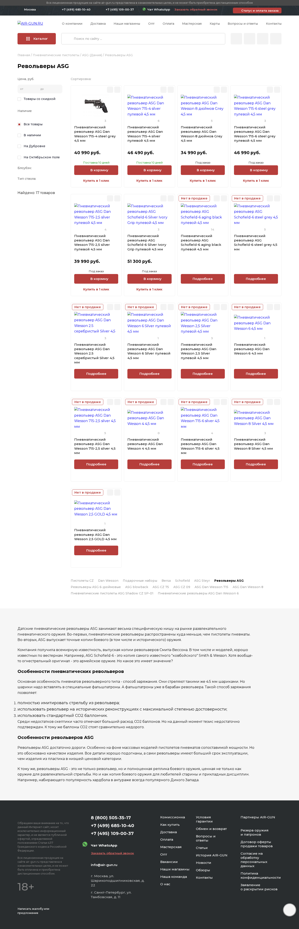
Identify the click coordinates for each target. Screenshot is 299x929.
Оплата (168, 24)
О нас (165, 884)
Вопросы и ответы (243, 24)
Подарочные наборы (140, 581)
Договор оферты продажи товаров (257, 844)
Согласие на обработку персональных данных (254, 859)
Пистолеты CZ (82, 581)
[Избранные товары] (262, 38)
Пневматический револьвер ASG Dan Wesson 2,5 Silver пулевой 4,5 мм (198, 351)
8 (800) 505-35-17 (111, 817)
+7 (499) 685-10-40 (76, 9)
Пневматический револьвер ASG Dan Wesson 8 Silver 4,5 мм (253, 444)
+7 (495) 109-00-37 (120, 9)
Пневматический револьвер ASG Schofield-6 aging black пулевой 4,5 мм (201, 242)
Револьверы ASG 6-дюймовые (96, 587)
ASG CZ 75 (161, 587)
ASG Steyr (202, 581)
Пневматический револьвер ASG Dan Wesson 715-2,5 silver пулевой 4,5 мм (92, 242)
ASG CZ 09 (181, 587)
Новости (203, 863)
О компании (72, 24)
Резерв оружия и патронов (255, 832)
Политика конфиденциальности (261, 875)
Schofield (182, 581)
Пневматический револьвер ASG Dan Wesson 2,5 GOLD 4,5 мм (95, 534)
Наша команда (173, 877)
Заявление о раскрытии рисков (259, 887)
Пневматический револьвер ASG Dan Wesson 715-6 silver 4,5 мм (200, 446)
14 (212, 229)
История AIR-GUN (211, 855)
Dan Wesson (108, 581)
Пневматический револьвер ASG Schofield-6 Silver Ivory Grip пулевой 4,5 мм (146, 242)
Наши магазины (127, 24)
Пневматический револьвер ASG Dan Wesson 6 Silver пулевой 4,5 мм (149, 351)
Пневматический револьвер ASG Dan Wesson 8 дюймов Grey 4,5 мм (201, 134)
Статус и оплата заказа (260, 10)
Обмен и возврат (211, 829)
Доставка (98, 24)
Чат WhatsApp (158, 9)
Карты (215, 24)
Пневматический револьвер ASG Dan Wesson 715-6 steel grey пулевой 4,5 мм (254, 134)
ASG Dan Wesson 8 (248, 587)
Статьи (202, 848)
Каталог (40, 39)
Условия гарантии (204, 819)
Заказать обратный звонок (195, 9)
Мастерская (192, 24)
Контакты (273, 24)
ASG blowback (136, 587)
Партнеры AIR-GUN (258, 817)
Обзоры (203, 870)
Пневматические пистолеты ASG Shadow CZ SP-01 (112, 593)
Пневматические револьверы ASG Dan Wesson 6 (198, 593)
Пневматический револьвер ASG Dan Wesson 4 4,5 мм (145, 444)
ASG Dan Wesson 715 (211, 587)
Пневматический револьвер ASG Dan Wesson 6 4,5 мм (251, 349)
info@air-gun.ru (104, 865)
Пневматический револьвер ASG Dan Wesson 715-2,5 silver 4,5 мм (95, 446)
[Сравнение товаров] (249, 38)
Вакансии (169, 862)
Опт (151, 24)
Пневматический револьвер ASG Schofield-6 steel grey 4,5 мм (255, 242)
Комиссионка (172, 817)
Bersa (166, 581)
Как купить (170, 824)
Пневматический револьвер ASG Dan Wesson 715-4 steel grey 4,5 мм (95, 134)
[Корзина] (275, 38)
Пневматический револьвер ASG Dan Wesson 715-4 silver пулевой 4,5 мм (145, 134)
